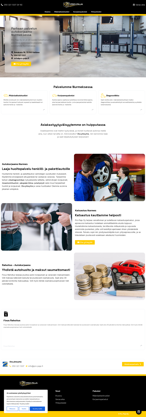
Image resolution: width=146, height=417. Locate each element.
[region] (26, 401)
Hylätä (24, 409)
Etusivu (47, 12)
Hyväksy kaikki (37, 409)
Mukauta (12, 409)
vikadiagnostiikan (16, 180)
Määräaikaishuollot (61, 12)
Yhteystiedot (96, 12)
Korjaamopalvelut (80, 12)
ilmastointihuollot (10, 183)
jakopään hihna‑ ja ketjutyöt (32, 183)
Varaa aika (60, 399)
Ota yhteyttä (83, 134)
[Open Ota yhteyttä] (139, 412)
